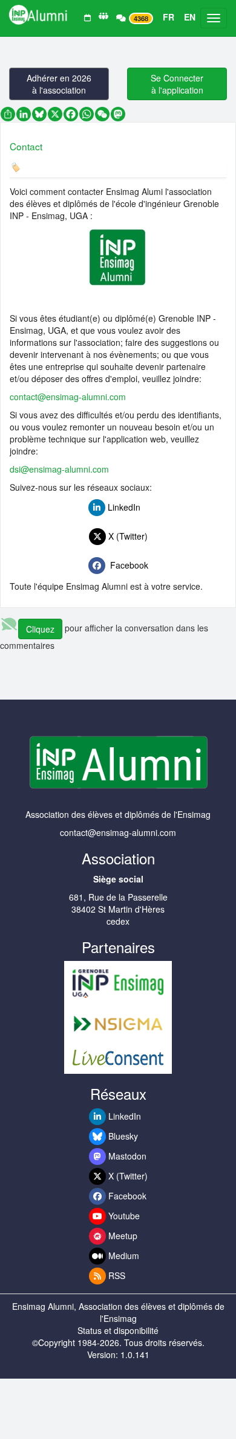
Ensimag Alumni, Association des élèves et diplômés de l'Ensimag (118, 1312)
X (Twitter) (127, 536)
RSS (115, 1275)
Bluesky (122, 1136)
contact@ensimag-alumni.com (68, 397)
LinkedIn (126, 507)
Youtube (123, 1216)
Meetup (121, 1236)
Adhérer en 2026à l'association (59, 84)
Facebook (126, 565)
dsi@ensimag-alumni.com (59, 469)
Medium (122, 1255)
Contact (26, 146)
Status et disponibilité (118, 1330)
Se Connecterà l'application (177, 84)
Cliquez (40, 629)
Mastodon (126, 1156)
